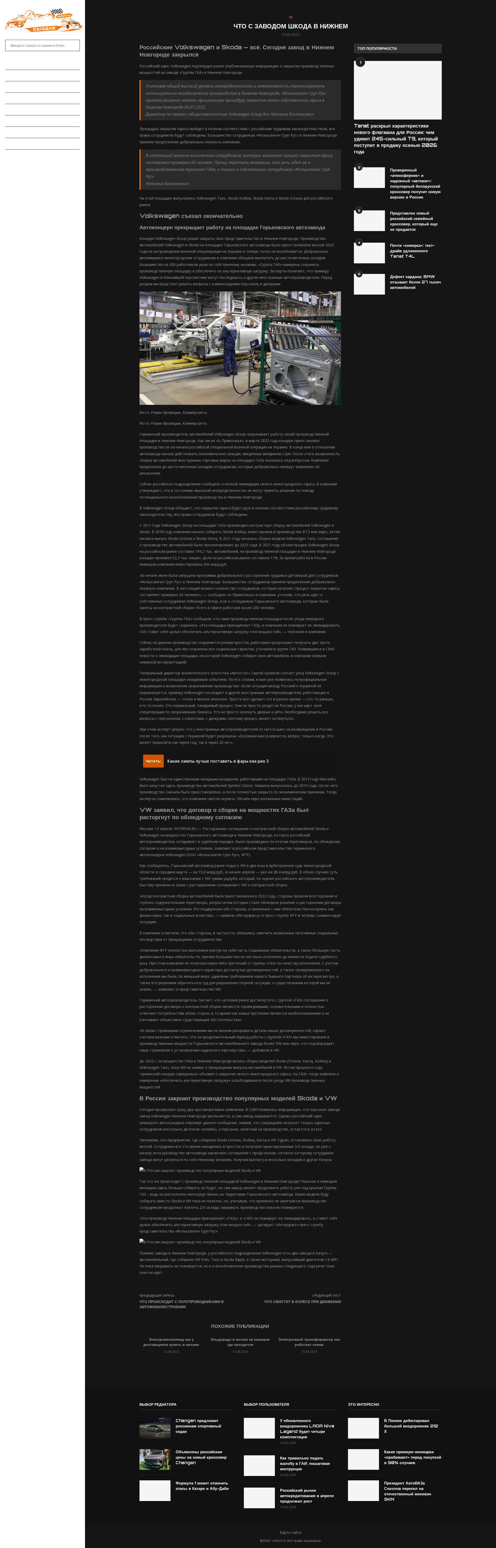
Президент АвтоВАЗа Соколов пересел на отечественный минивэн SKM (407, 1491)
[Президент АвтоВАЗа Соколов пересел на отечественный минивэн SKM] (363, 1490)
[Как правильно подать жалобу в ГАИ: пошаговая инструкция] (259, 1465)
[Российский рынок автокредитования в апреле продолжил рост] (259, 1498)
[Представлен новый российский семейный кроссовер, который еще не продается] (369, 220)
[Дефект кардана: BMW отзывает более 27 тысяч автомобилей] (369, 284)
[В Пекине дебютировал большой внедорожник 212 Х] (363, 1428)
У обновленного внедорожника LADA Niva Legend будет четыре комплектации (307, 1428)
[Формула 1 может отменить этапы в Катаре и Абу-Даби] (155, 1490)
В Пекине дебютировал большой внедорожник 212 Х (411, 1426)
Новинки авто (18, 87)
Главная (13, 64)
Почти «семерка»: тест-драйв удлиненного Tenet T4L (412, 251)
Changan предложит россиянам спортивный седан (198, 1426)
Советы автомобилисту (28, 143)
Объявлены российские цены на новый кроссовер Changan (201, 1457)
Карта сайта (290, 1532)
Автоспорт (15, 155)
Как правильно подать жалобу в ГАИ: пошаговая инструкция (305, 1463)
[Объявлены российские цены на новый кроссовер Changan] (155, 1459)
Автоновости (18, 75)
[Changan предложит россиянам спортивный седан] (155, 1428)
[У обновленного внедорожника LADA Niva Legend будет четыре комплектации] (259, 1428)
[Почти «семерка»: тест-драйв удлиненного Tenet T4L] (369, 253)
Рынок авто (16, 98)
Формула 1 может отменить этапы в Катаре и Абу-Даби (202, 1486)
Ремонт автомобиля (25, 121)
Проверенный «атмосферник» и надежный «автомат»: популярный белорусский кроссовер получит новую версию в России (415, 184)
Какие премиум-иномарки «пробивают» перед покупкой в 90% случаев (412, 1457)
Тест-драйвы (17, 109)
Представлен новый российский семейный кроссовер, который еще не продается (414, 221)
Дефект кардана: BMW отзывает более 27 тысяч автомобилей (415, 282)
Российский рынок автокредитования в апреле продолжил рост (307, 1496)
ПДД (8, 132)
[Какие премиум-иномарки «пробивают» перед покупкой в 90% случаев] (363, 1459)
